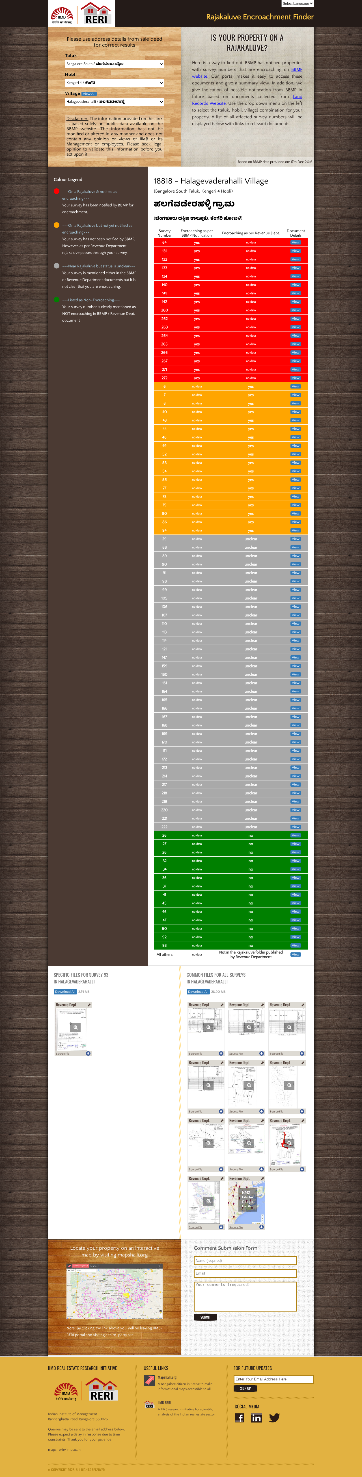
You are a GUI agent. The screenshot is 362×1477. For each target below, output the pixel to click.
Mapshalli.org (167, 1377)
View (295, 242)
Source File (62, 1053)
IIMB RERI (164, 1402)
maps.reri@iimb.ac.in (64, 1450)
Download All (65, 992)
